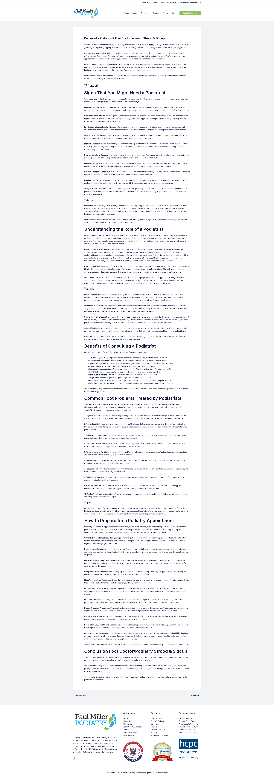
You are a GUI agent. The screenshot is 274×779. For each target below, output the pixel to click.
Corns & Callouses (158, 721)
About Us (127, 721)
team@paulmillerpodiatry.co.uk (190, 3)
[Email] (74, 758)
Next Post (196, 696)
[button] (148, 13)
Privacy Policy (128, 735)
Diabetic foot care (158, 729)
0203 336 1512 (171, 3)
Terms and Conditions (132, 732)
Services (144, 13)
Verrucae (154, 724)
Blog (173, 13)
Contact (156, 13)
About (135, 13)
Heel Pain (155, 727)
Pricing (165, 13)
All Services (127, 724)
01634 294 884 (152, 3)
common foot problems (126, 407)
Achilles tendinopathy (159, 735)
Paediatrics (155, 732)
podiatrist (131, 235)
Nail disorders (156, 718)
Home (126, 13)
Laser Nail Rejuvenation (132, 727)
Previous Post (79, 696)
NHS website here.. (166, 260)
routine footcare (145, 529)
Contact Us (127, 729)
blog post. (98, 194)
